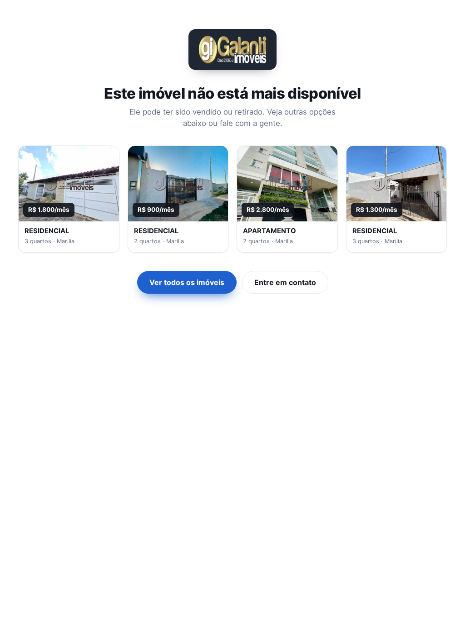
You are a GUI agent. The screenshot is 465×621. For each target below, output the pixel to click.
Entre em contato (285, 282)
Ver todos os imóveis (186, 282)
